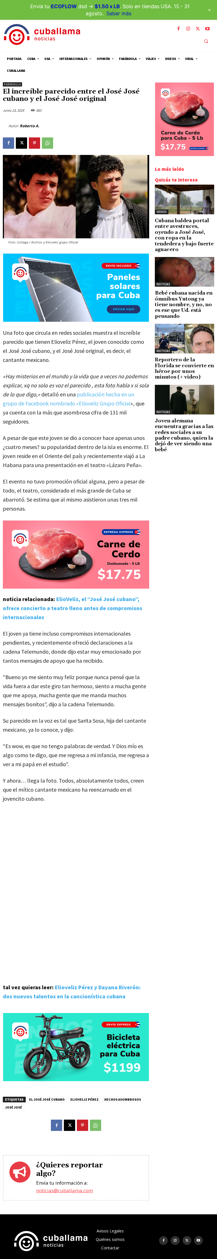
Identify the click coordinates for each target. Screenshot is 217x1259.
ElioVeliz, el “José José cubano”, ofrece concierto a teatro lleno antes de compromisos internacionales (72, 608)
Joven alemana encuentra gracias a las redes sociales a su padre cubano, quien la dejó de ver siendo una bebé (184, 435)
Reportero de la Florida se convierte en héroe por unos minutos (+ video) (184, 368)
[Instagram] (188, 28)
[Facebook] (178, 28)
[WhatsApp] (47, 143)
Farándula (12, 84)
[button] (206, 41)
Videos (162, 212)
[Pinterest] (34, 143)
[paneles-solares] (76, 320)
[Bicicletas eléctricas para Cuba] (76, 1079)
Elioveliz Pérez (84, 1099)
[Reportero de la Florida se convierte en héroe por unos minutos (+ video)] (184, 338)
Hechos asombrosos (122, 1099)
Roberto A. (29, 125)
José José (13, 1107)
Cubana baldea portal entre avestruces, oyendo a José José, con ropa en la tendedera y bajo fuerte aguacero (184, 235)
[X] (197, 28)
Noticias (163, 284)
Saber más (118, 13)
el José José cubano (47, 1099)
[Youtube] (207, 28)
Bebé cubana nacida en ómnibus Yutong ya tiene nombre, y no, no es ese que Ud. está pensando (183, 304)
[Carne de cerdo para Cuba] (76, 555)
